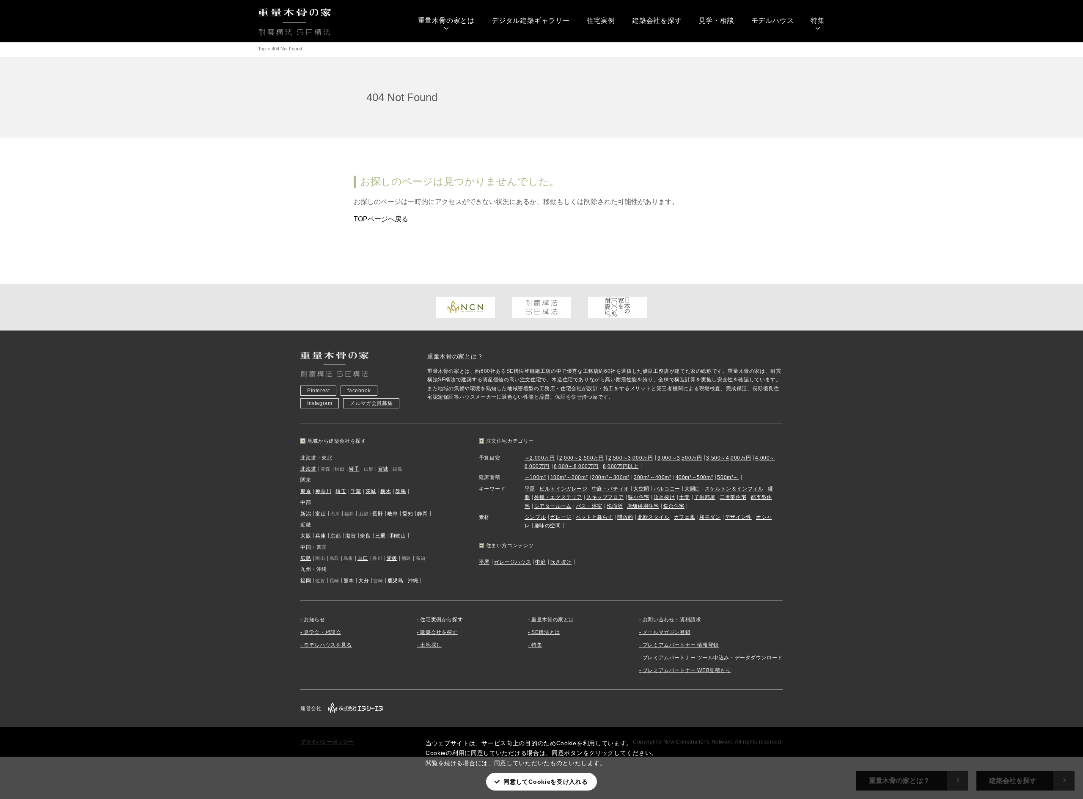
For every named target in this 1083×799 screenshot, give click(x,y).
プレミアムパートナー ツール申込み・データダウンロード (713, 658)
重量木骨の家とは (446, 20)
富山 (320, 514)
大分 (363, 581)
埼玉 (340, 491)
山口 (362, 558)
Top (262, 48)
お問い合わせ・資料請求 (672, 620)
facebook (359, 391)
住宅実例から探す (441, 620)
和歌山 (398, 536)
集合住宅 (673, 506)
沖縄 (413, 581)
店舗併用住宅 (643, 506)
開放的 (625, 517)
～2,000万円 (540, 458)
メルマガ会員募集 (371, 403)
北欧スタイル (654, 517)
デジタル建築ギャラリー (531, 20)
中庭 (540, 562)
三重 (380, 536)
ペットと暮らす (594, 517)
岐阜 (393, 514)
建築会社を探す (657, 20)
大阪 (305, 536)
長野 (377, 514)
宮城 (383, 469)
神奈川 (323, 491)
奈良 (365, 536)
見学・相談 (716, 20)
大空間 (641, 489)
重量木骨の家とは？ (455, 356)
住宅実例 (601, 20)
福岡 (305, 581)
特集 (818, 20)
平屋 (530, 489)
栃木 (385, 491)
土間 (684, 497)
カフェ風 (684, 517)
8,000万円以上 (620, 466)
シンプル (535, 517)
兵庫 (320, 536)
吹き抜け (664, 497)
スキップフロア (605, 497)
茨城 (371, 491)
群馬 (400, 491)
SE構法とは (545, 632)
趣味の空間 (547, 526)
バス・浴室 (589, 506)
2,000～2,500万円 (581, 458)
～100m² (535, 477)
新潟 (305, 514)
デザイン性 (738, 517)
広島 (305, 558)
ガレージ (560, 517)
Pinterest (318, 391)
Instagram (319, 403)
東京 (305, 491)
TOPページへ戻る (381, 219)
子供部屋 (704, 497)
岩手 (354, 469)
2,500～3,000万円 (630, 458)
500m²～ (728, 477)
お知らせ (314, 620)
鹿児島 (396, 581)
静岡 (422, 514)
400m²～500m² (694, 477)
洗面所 (615, 506)
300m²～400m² (652, 477)
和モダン (709, 517)
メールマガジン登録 (666, 632)
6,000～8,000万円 (576, 466)
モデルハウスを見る (328, 645)
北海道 (308, 469)
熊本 (349, 581)
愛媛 (392, 558)
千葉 (356, 491)
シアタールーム (553, 506)
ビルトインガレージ (563, 489)
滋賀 (350, 536)
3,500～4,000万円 (728, 458)
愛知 (407, 514)
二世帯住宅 (733, 497)
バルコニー (667, 489)
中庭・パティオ (610, 489)
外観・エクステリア (558, 497)
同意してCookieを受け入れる (545, 781)
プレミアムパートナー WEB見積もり (687, 670)
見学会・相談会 (322, 632)
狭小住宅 (638, 497)
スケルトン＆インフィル (734, 489)
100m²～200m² (569, 477)
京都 (335, 536)
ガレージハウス (512, 562)
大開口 (692, 489)
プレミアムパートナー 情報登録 (681, 645)
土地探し (430, 645)
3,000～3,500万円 (679, 458)
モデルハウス (772, 20)
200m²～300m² (610, 477)
